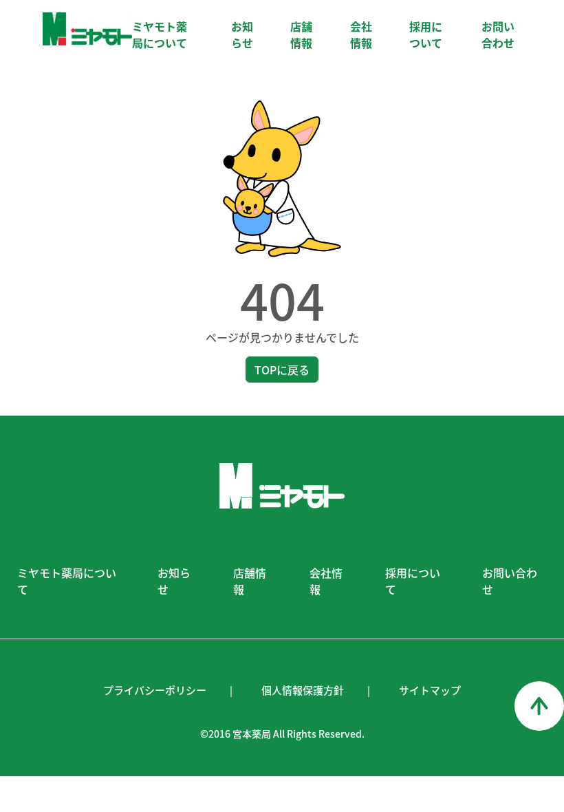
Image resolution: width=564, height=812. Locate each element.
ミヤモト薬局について (159, 34)
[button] (539, 706)
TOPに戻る (282, 369)
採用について (425, 34)
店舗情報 (301, 34)
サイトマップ (430, 690)
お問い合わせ (497, 34)
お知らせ (242, 34)
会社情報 (361, 34)
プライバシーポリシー (154, 690)
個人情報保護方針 (302, 690)
